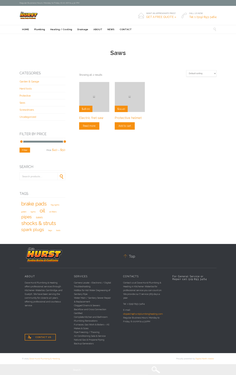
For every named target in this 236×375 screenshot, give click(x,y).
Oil (42, 211)
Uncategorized (28, 117)
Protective (25, 95)
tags (50, 230)
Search (61, 176)
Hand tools (26, 88)
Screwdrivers (27, 109)
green (23, 212)
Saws (22, 102)
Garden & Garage (29, 81)
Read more (89, 125)
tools (58, 230)
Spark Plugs (32, 229)
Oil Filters (52, 212)
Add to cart (125, 125)
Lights (33, 212)
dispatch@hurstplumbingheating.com (143, 314)
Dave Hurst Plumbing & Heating (44, 358)
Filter (24, 150)
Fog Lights (55, 205)
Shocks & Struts (38, 223)
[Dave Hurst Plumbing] (29, 15)
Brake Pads (34, 204)
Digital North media (204, 358)
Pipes (26, 216)
